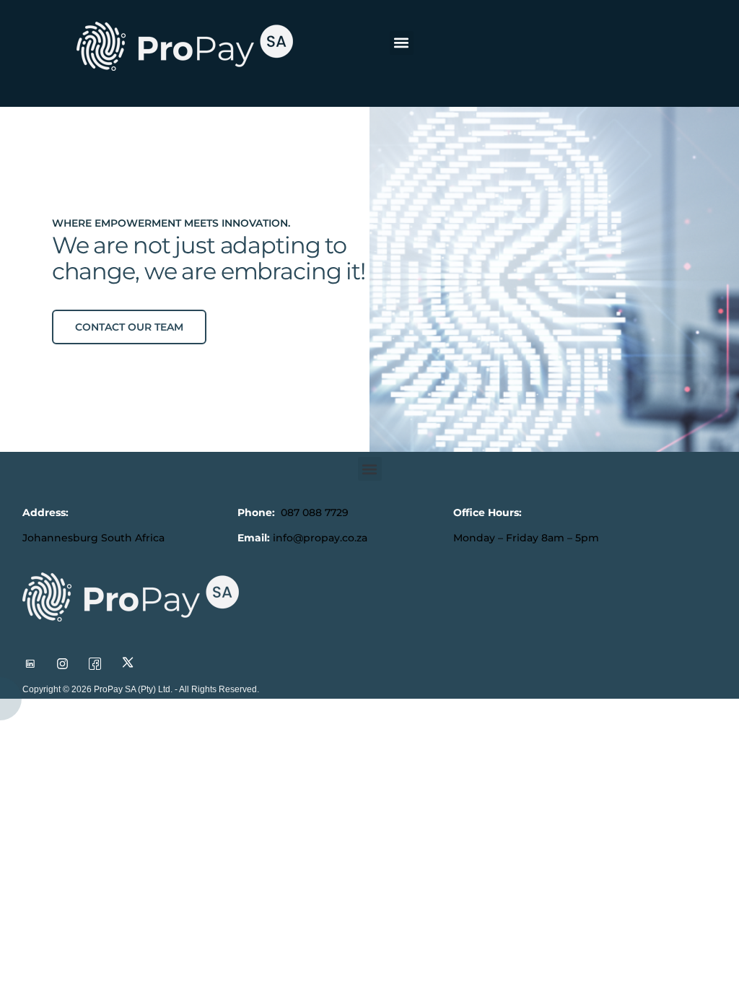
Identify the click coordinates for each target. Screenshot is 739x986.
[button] (402, 43)
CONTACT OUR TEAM (129, 326)
